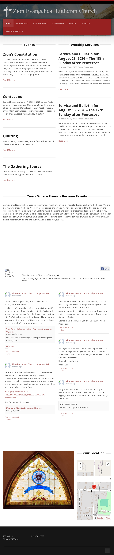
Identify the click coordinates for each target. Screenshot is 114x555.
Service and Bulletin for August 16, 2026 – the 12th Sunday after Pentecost (80, 110)
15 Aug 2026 (72, 119)
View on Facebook (12, 351)
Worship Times (40, 23)
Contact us (12, 96)
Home (8, 23)
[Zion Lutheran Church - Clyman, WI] (12, 273)
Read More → (9, 80)
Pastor (72, 23)
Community (58, 23)
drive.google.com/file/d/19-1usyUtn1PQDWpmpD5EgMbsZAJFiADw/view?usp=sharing (25, 394)
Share (9, 354)
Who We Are (22, 23)
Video (12, 346)
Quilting (10, 135)
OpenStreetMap (103, 518)
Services (85, 23)
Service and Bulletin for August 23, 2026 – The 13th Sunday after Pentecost (81, 58)
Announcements (14, 31)
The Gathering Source (22, 166)
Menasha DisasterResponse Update (24, 408)
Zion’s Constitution (20, 54)
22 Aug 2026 (72, 67)
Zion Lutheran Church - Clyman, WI (30, 293)
